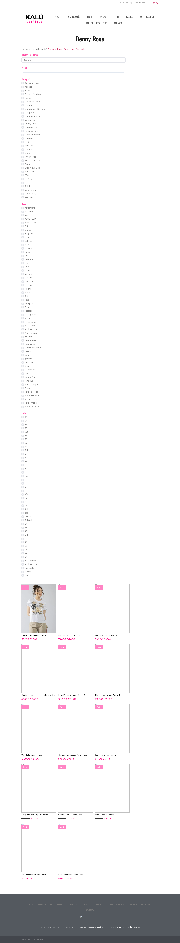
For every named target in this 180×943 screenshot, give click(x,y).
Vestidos (29, 197)
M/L (26, 487)
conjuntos (30, 120)
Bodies (28, 98)
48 (26, 531)
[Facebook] (150, 939)
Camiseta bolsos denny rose (70, 815)
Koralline (29, 146)
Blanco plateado (33, 348)
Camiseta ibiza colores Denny (34, 635)
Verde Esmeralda (33, 395)
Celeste (28, 241)
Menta (28, 373)
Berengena (30, 340)
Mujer (89, 16)
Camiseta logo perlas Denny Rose (72, 755)
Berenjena (30, 344)
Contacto (118, 23)
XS (26, 505)
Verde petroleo (32, 406)
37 (26, 435)
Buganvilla (30, 233)
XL (26, 502)
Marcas (103, 16)
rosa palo (29, 303)
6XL (26, 557)
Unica (27, 498)
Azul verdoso (31, 333)
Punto (28, 182)
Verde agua (30, 322)
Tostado (28, 311)
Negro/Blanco (31, 377)
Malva (27, 270)
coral (27, 245)
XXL (26, 509)
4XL (26, 535)
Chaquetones (31, 113)
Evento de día (31, 131)
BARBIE (28, 337)
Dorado (28, 248)
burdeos (29, 237)
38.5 (27, 443)
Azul (27, 215)
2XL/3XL (29, 516)
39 (26, 446)
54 (26, 546)
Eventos (129, 16)
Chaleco (29, 105)
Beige (27, 226)
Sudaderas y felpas (34, 193)
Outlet (116, 16)
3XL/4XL (28, 520)
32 (26, 417)
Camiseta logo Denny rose (106, 635)
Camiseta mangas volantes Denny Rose (38, 695)
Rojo (27, 296)
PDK (27, 175)
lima (27, 267)
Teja (27, 307)
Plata (27, 292)
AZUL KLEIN (30, 219)
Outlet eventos (32, 168)
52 (26, 542)
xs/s (26, 575)
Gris (26, 256)
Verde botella (31, 392)
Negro (28, 289)
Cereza (28, 351)
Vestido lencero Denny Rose (33, 875)
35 (26, 424)
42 (26, 461)
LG (26, 480)
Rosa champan (32, 384)
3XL (26, 450)
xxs (26, 513)
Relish (27, 186)
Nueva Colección (73, 16)
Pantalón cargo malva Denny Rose (73, 695)
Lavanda (29, 259)
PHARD (28, 179)
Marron (28, 274)
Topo (27, 388)
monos (28, 153)
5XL (26, 553)
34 (26, 421)
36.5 (26, 432)
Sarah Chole (30, 190)
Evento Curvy (31, 127)
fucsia (27, 252)
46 (26, 527)
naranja (28, 285)
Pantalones (30, 171)
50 (26, 538)
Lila (26, 263)
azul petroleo (31, 329)
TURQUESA (30, 314)
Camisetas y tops (33, 101)
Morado (28, 278)
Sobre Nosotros (147, 16)
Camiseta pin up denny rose (107, 755)
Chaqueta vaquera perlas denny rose (37, 815)
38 (26, 439)
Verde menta (31, 403)
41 (26, 457)
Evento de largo (32, 135)
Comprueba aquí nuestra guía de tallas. (67, 49)
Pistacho (29, 381)
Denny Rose (30, 124)
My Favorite (30, 157)
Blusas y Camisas (33, 94)
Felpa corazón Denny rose (69, 635)
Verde (27, 318)
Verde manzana (32, 399)
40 (26, 454)
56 (26, 549)
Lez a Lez (29, 149)
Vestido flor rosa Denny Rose (70, 875)
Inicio (56, 16)
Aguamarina (31, 208)
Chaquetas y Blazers (35, 109)
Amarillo (29, 211)
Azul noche (30, 325)
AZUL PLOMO (31, 222)
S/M (26, 494)
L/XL (27, 476)
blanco (28, 230)
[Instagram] (156, 939)
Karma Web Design (26, 939)
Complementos (32, 116)
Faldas (28, 142)
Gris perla (29, 362)
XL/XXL (28, 572)
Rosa (27, 300)
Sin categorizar (32, 83)
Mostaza (29, 281)
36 (26, 428)
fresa (27, 355)
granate (28, 359)
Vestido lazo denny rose (31, 755)
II (25, 469)
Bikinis (28, 90)
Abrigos (28, 87)
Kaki (27, 366)
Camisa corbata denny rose (106, 815)
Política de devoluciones (96, 23)
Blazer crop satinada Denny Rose (109, 695)
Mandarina (30, 370)
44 (26, 524)
